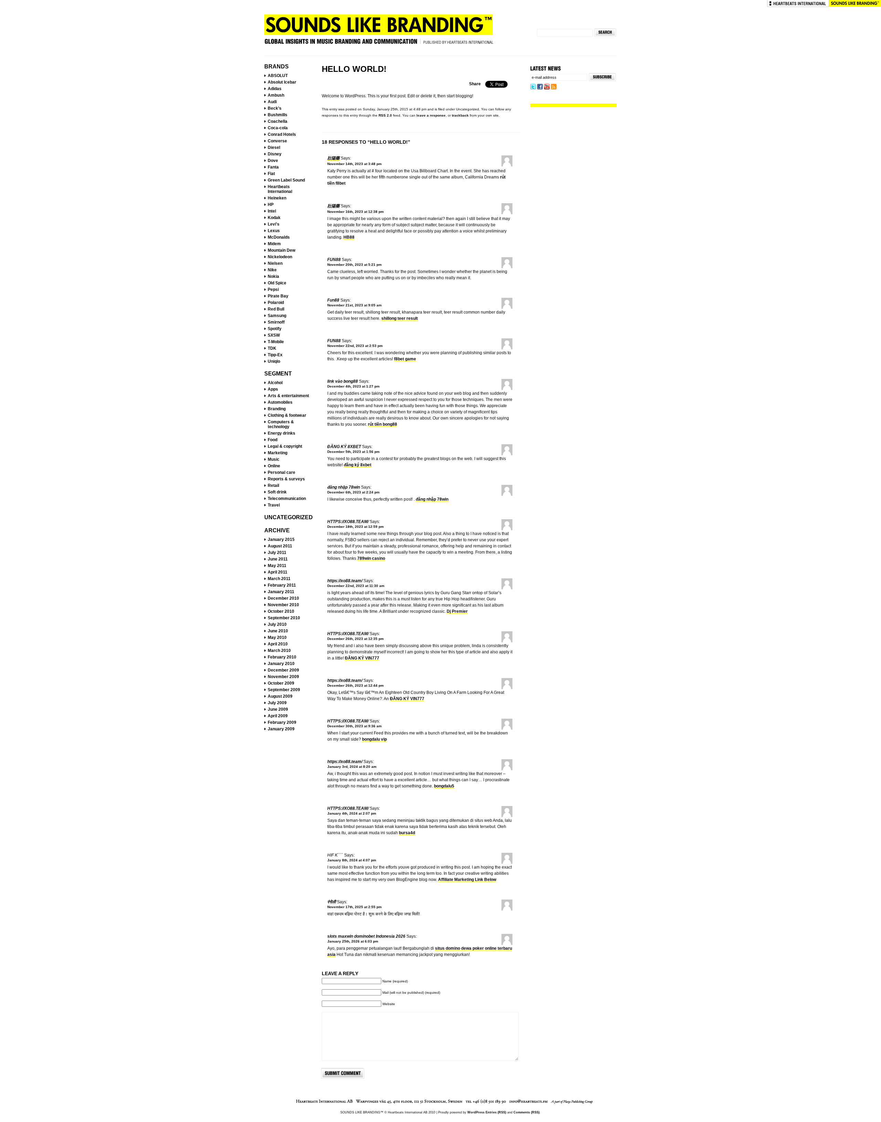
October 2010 (281, 611)
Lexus (274, 230)
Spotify (275, 328)
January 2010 (281, 663)
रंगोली (331, 902)
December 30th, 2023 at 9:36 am (354, 726)
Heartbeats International (798, 3)
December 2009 (283, 670)
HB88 (348, 237)
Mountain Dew (281, 250)
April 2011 (277, 572)
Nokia (273, 276)
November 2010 (283, 604)
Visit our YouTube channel (547, 87)
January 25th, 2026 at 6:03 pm (352, 941)
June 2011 (278, 559)
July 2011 (277, 552)
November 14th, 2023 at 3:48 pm (354, 164)
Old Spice (277, 283)
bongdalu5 (444, 786)
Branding (277, 408)
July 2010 (277, 624)
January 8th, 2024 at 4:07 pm (351, 860)
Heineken (277, 198)
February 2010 (282, 657)
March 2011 (279, 578)
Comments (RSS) (526, 1112)
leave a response (431, 115)
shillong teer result (399, 318)
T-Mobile (276, 341)
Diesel (274, 147)
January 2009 (281, 729)
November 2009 (283, 676)
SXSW (274, 335)
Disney (275, 154)
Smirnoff (276, 322)
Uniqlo (274, 361)
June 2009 (278, 709)
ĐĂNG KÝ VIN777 (362, 658)
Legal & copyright (285, 446)
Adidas (275, 88)
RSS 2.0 (385, 115)
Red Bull (276, 309)
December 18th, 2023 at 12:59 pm (355, 527)
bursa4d (407, 832)
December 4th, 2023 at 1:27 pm (353, 386)
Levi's (273, 224)
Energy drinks (281, 433)
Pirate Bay (278, 296)
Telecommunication (287, 498)
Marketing (277, 452)
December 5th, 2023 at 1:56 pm (353, 452)
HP (271, 204)
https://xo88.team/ (348, 521)
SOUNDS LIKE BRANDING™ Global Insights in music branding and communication (378, 32)
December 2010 (283, 598)
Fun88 (334, 259)
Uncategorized (288, 517)
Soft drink (277, 492)
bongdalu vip (374, 739)
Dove (273, 160)
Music (273, 459)
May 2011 (277, 565)
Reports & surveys (286, 479)
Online (274, 466)
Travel (274, 505)
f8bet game (405, 359)
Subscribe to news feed (553, 87)
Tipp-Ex (275, 354)
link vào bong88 (342, 381)
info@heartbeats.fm (528, 1101)
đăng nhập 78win (343, 487)
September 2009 (284, 689)
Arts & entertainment (288, 395)
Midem (274, 243)
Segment (278, 374)
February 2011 (282, 585)
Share (475, 83)
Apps (273, 389)
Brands (276, 66)
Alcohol (275, 382)
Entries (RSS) (496, 1112)
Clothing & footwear (287, 415)
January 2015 (281, 539)
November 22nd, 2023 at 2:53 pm (355, 346)
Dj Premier (457, 611)
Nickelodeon (280, 256)
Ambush (276, 95)
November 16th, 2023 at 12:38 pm (355, 212)
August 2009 (280, 696)
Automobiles (280, 402)
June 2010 (278, 631)
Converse (277, 141)
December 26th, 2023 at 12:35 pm (355, 639)
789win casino (371, 558)
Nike (272, 270)
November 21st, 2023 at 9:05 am (354, 305)
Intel (272, 211)
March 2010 (279, 650)
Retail (273, 485)
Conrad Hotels (282, 134)
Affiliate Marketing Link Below (467, 879)
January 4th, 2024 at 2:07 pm (351, 813)
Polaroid (276, 302)
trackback (460, 115)
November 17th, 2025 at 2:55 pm (354, 907)
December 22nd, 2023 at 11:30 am (355, 586)
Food (272, 439)
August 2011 (280, 546)
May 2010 (277, 637)
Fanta (273, 167)
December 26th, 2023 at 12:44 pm (355, 685)
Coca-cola (278, 128)
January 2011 (281, 591)
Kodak (274, 217)
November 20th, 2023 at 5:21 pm (354, 264)
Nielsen (275, 263)
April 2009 (278, 715)
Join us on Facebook (540, 87)
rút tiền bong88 (382, 424)
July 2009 (277, 702)
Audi (272, 101)
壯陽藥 (333, 158)
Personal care (281, 472)
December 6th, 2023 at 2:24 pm (353, 492)
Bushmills (277, 114)
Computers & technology (281, 424)
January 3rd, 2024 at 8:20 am (351, 767)
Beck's (275, 108)
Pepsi (273, 289)
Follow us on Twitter (533, 87)
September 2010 (284, 618)
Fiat (271, 173)
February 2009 (282, 722)
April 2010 (278, 644)
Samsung (277, 315)
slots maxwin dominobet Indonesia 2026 (366, 936)
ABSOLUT (278, 75)
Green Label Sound (286, 180)
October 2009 (281, 683)
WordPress (476, 1112)
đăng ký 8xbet (344, 446)
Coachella (277, 121)
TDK (272, 348)
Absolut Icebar (282, 82)
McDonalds (279, 237)
